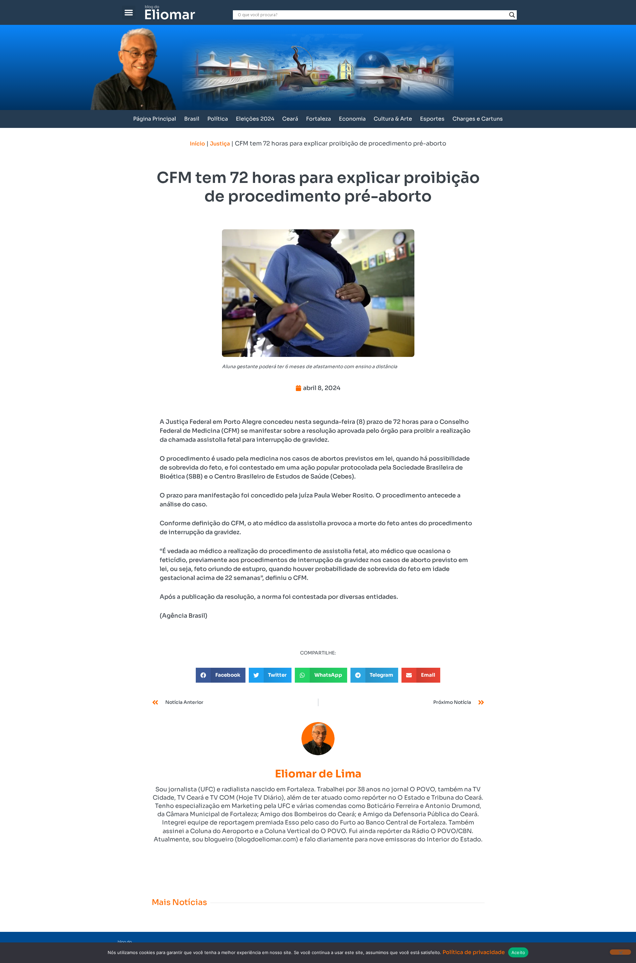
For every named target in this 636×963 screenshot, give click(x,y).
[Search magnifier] (512, 15)
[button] (128, 12)
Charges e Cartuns (477, 118)
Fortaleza (318, 118)
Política (217, 118)
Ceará (290, 118)
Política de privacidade (474, 952)
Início (197, 143)
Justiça (220, 143)
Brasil (191, 118)
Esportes (432, 118)
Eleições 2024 (255, 118)
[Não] (620, 952)
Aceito (518, 952)
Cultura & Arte (393, 118)
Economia (352, 118)
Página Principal (154, 118)
